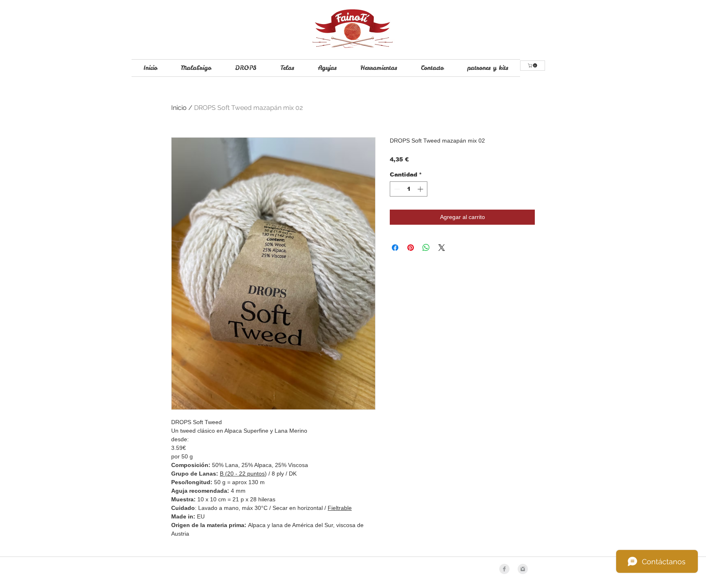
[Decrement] (396, 189)
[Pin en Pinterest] (411, 248)
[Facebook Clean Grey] (504, 569)
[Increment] (421, 189)
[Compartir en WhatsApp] (426, 248)
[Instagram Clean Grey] (523, 569)
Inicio (179, 108)
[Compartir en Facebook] (395, 248)
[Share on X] (442, 248)
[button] (533, 65)
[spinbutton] (408, 189)
